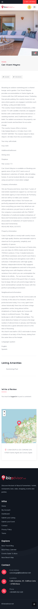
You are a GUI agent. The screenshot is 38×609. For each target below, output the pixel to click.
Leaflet (34, 442)
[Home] (8, 7)
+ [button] (4, 411)
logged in (14, 396)
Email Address (14, 570)
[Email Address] (4, 572)
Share (7, 77)
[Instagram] (2, 2)
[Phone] (4, 591)
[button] (34, 33)
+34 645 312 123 (16, 592)
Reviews (18, 77)
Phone (12, 589)
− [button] (4, 414)
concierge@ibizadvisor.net (20, 573)
